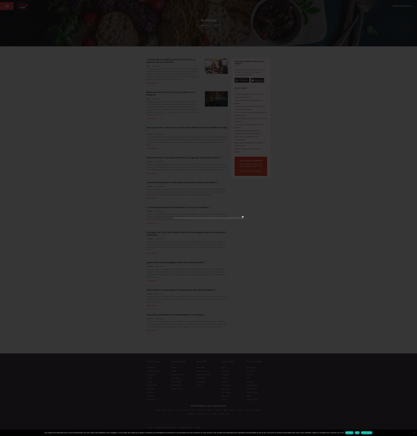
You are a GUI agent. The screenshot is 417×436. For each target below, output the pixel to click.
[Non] (414, 433)
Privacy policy (366, 433)
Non (357, 433)
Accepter (349, 433)
